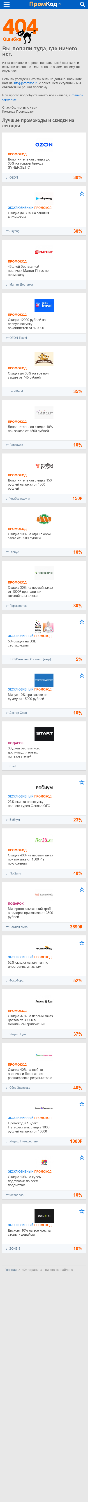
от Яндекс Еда (16, 1034)
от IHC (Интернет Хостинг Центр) (28, 659)
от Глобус (12, 552)
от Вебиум (13, 819)
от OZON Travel (16, 337)
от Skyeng (12, 231)
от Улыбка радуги (18, 498)
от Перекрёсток (16, 605)
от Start (11, 766)
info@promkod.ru (26, 83)
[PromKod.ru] (45, 4)
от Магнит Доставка (19, 284)
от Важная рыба (17, 927)
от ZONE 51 (14, 1248)
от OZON (12, 177)
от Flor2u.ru (13, 873)
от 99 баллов (14, 1195)
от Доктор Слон (16, 712)
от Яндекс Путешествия (22, 1141)
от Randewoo (14, 444)
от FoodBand (14, 391)
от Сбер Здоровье (18, 1087)
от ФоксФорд (14, 980)
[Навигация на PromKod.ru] (7, 4)
